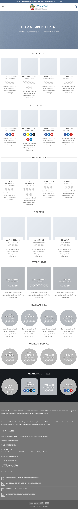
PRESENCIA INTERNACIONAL (16, 488)
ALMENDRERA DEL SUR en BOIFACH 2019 (21, 494)
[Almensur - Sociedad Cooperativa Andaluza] (39, 7)
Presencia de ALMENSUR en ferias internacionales (22, 477)
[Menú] (2, 7)
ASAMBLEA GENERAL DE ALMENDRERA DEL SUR (23, 483)
